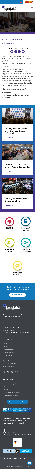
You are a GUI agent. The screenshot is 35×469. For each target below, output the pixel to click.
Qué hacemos (8, 347)
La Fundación (8, 344)
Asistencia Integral (10, 384)
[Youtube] (16, 371)
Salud (6, 389)
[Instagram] (4, 371)
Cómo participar (9, 349)
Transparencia (8, 355)
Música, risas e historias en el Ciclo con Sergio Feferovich (16, 131)
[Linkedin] (12, 371)
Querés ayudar (9, 352)
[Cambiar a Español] (21, 2)
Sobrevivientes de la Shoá (12, 392)
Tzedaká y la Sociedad (11, 395)
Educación (7, 386)
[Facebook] (8, 371)
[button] (31, 8)
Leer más (9, 138)
